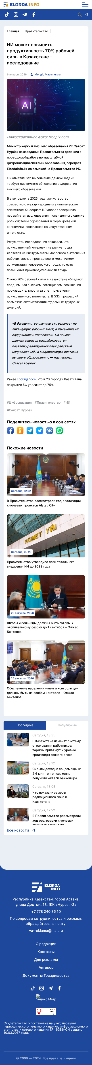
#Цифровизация (19, 402)
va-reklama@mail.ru (46, 930)
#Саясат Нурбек (19, 410)
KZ (86, 14)
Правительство (36, 31)
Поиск (80, 14)
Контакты (46, 951)
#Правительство (48, 402)
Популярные (67, 725)
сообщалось (26, 379)
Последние (25, 725)
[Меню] (83, 4)
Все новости (18, 830)
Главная (13, 31)
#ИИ (67, 402)
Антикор (46, 967)
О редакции (46, 944)
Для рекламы (46, 959)
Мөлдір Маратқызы (48, 74)
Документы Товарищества (46, 975)
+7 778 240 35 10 (46, 911)
